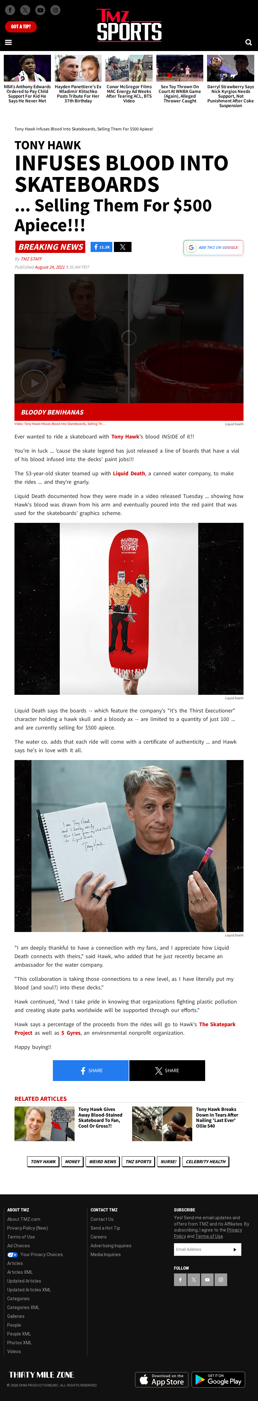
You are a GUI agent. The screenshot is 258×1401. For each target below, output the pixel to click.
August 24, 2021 (50, 267)
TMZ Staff (31, 259)
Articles (15, 1263)
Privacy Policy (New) (27, 1228)
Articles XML (20, 1272)
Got (21, 27)
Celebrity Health (205, 1161)
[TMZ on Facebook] (10, 10)
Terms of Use (21, 1236)
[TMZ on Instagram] (55, 10)
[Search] (249, 42)
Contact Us (102, 1219)
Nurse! (168, 1161)
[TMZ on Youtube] (40, 10)
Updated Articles (24, 1281)
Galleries (16, 1316)
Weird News (102, 1161)
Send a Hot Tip (105, 1228)
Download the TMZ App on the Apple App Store (161, 1380)
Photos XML (19, 1342)
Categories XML (23, 1307)
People (14, 1325)
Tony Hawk (43, 1161)
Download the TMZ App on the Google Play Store (218, 1380)
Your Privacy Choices (41, 1254)
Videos (14, 1351)
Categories (18, 1298)
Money (72, 1161)
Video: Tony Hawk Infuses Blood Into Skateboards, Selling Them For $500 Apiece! (60, 423)
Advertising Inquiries (111, 1245)
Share (95, 1070)
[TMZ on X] (25, 10)
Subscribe (235, 1249)
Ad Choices (18, 1245)
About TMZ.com (23, 1219)
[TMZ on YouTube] (207, 1279)
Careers (99, 1236)
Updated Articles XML (29, 1289)
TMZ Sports (138, 1161)
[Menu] (9, 42)
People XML (19, 1333)
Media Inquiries (106, 1254)
